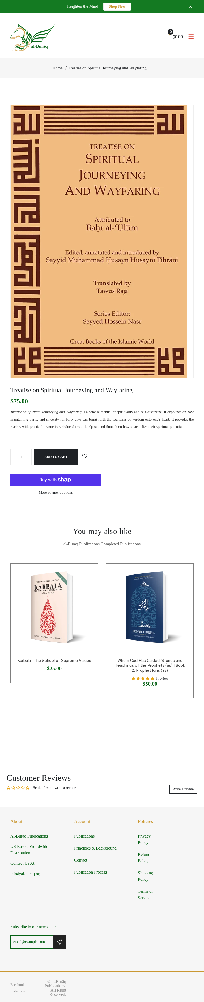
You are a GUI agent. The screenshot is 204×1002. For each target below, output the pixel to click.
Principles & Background (95, 848)
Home (58, 68)
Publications (84, 836)
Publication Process (90, 872)
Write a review (183, 789)
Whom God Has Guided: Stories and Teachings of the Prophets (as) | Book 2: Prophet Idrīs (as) (150, 665)
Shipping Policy (145, 876)
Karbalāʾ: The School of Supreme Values (54, 660)
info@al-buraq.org (25, 873)
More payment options (56, 492)
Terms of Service (145, 894)
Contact (80, 860)
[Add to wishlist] (84, 456)
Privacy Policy (144, 839)
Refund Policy (144, 857)
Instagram (17, 991)
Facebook (17, 985)
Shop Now (117, 7)
